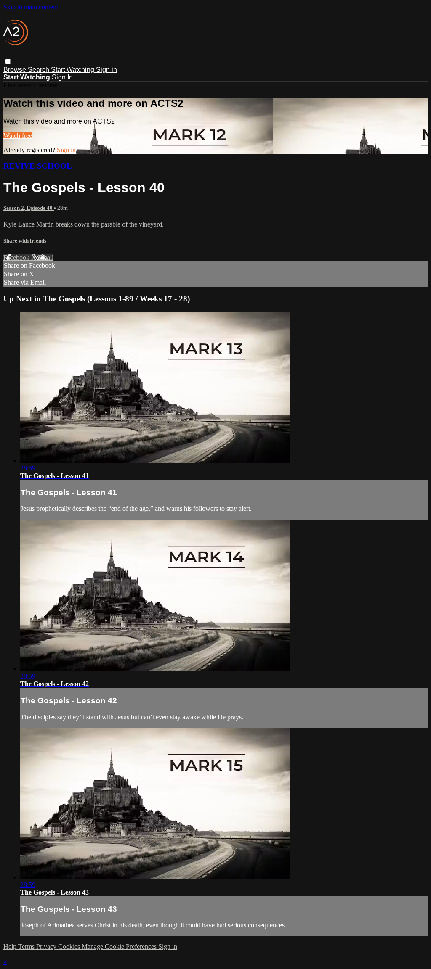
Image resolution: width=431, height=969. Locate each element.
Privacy (47, 946)
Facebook (17, 257)
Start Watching (73, 69)
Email (45, 257)
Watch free (17, 135)
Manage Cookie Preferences (120, 946)
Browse (15, 69)
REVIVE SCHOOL (37, 165)
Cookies (70, 946)
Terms (27, 946)
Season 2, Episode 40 (28, 208)
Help (10, 946)
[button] (8, 61)
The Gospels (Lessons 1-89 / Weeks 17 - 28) (116, 298)
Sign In (62, 77)
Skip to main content (30, 7)
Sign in (106, 69)
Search (39, 69)
